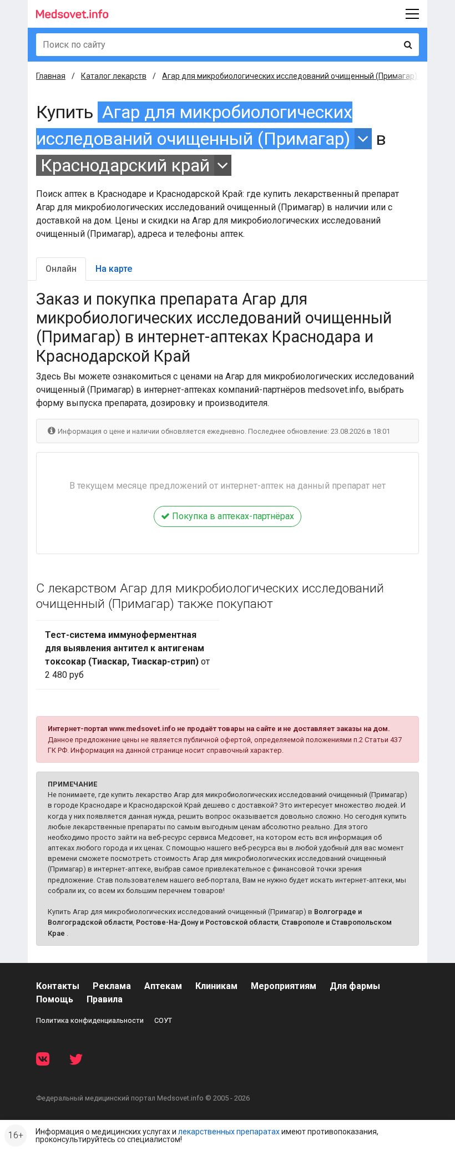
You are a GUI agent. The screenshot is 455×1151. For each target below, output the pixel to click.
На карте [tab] (113, 268)
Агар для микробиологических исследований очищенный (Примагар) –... (295, 76)
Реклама (112, 986)
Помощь (54, 999)
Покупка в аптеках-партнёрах (232, 516)
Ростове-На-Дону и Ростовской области (207, 922)
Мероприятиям (283, 986)
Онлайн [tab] (61, 268)
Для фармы (355, 986)
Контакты (57, 986)
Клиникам (216, 986)
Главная (50, 76)
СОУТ (163, 1020)
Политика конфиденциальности (90, 1020)
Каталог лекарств (113, 76)
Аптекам (163, 986)
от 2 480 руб (127, 655)
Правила (105, 999)
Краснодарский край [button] (125, 165)
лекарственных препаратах (229, 1131)
